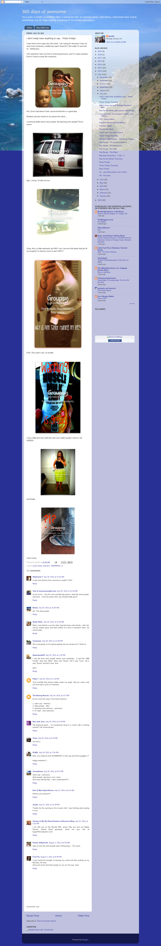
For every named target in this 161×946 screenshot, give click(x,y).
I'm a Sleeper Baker (106, 296)
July (101, 94)
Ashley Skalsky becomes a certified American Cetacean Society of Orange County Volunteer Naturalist (114, 240)
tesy (99, 230)
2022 (100, 51)
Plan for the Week (106, 129)
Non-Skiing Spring (104, 290)
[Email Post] (55, 562)
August (103, 90)
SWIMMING (55, 566)
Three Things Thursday (108, 102)
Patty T (36, 679)
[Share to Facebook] (69, 562)
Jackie (35, 805)
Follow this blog (114, 340)
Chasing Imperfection (107, 278)
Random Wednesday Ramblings (112, 123)
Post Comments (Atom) (46, 921)
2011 (100, 74)
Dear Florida (104, 169)
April (102, 186)
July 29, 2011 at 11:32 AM (54, 577)
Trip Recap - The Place (108, 152)
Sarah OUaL (38, 622)
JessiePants (38, 771)
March (102, 189)
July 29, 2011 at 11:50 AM (49, 608)
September (104, 87)
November (104, 81)
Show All (132, 303)
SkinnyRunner (104, 228)
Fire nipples (102, 222)
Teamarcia (37, 641)
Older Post (83, 915)
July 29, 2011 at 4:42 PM (55, 722)
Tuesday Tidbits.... (106, 126)
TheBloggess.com (105, 220)
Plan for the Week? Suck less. (111, 159)
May (102, 183)
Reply (35, 584)
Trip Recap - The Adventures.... (111, 146)
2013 (100, 68)
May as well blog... (104, 272)
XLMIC (35, 752)
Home (29, 28)
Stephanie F (38, 577)
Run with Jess (39, 722)
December (104, 77)
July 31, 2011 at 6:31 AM (64, 790)
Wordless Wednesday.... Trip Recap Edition (116, 139)
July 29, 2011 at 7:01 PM (48, 752)
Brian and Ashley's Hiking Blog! (111, 236)
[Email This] (62, 562)
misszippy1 (102, 258)
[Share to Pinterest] (71, 562)
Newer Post (32, 915)
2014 (100, 64)
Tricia (35, 738)
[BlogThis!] (64, 562)
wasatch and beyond (107, 288)
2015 (100, 61)
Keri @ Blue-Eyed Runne (43, 790)
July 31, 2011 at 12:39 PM (49, 805)
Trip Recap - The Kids (108, 149)
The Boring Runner (41, 695)
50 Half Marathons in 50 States (111, 212)
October (103, 84)
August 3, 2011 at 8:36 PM (51, 857)
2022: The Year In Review (107, 252)
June (102, 180)
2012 (100, 71)
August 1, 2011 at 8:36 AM (59, 843)
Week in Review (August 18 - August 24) (112, 214)
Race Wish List (42, 28)
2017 (100, 58)
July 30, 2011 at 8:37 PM (53, 771)
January (103, 196)
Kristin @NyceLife (40, 843)
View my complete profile (116, 42)
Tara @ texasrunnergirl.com (44, 591)
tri (62, 566)
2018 (100, 55)
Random (46, 566)
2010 (100, 200)
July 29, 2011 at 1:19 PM (49, 679)
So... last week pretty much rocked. (113, 172)
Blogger (85, 940)
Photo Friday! (104, 162)
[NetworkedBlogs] (114, 337)
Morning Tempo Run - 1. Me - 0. (112, 156)
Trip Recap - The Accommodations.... (114, 142)
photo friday (37, 566)
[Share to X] (67, 562)
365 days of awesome (44, 11)
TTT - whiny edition (107, 119)
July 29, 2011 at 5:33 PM (48, 738)
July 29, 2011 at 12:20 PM (52, 641)
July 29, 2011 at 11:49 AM (67, 591)
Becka (35, 608)
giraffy (111, 36)
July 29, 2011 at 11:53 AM (54, 622)
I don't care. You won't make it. (111, 132)
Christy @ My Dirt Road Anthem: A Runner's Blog (53, 821)
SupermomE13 (39, 655)
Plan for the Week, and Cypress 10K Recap (116, 111)
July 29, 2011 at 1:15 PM (55, 655)
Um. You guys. (105, 175)
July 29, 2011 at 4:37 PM (59, 695)
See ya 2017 (102, 298)
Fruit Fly (36, 857)
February (104, 193)
